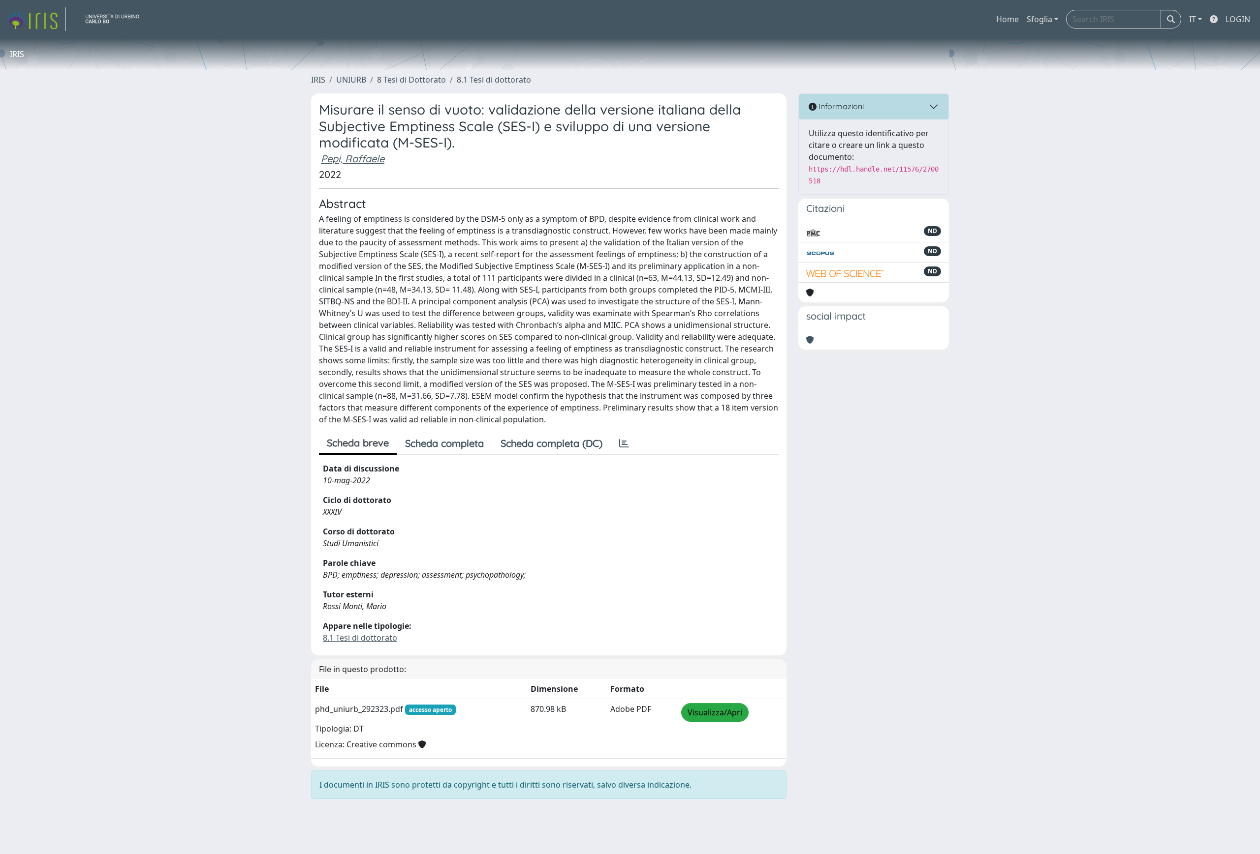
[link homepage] (36, 19)
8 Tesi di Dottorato (411, 79)
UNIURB (351, 79)
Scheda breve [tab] (358, 443)
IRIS (318, 79)
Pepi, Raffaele (352, 158)
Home (1007, 19)
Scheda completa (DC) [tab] (551, 443)
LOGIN (1238, 19)
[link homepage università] (116, 19)
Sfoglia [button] (1039, 19)
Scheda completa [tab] (444, 443)
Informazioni (840, 106)
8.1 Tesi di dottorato (494, 79)
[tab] (624, 443)
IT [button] (1192, 19)
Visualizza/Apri (715, 712)
